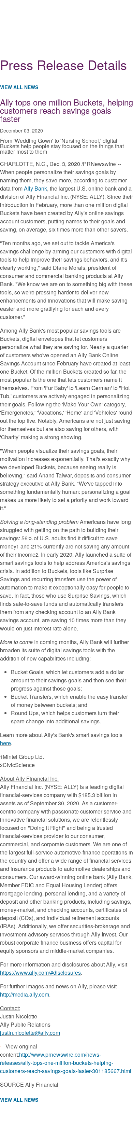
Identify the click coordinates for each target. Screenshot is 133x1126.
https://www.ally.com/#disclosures (40, 972)
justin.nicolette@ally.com (30, 1033)
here (5, 743)
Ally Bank (35, 188)
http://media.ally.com (24, 994)
